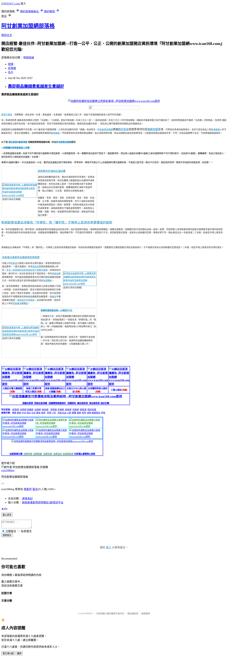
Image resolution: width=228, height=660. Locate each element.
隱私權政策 (132, 613)
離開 (19, 653)
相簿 (10, 64)
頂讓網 (30, 409)
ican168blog (7, 470)
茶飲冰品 (62, 412)
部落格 (12, 68)
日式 (33, 412)
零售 (103, 412)
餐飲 (19, 412)
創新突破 (23, 142)
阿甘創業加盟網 (105, 129)
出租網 (37, 409)
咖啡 (43, 412)
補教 (14, 412)
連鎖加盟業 (154, 129)
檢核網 (68, 409)
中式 (24, 412)
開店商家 (123, 129)
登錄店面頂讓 (40, 403)
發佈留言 (7, 535)
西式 (29, 412)
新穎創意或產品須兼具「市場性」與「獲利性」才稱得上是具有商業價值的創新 (56, 222)
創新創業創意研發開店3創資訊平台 (42, 502)
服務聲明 (145, 613)
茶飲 (15, 303)
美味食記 (27, 498)
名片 (10, 72)
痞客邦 (28, 489)
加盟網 (23, 409)
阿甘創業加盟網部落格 (28, 26)
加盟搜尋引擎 (16, 454)
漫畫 (89, 412)
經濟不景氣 (6, 114)
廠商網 (45, 409)
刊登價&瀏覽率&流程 (84, 454)
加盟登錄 (28, 454)
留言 (35, 489)
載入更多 (7, 515)
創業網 (15, 409)
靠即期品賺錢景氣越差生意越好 (36, 86)
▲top (4, 508)
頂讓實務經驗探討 (57, 403)
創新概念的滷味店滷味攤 (51, 171)
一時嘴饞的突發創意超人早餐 (15, 147)
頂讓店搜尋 (27, 403)
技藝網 (75, 409)
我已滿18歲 (8, 653)
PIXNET (89, 613)
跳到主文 (6, 35)
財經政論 (28, 57)
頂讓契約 (71, 403)
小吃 (54, 412)
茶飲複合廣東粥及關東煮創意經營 (21, 257)
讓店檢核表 (82, 403)
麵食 (38, 412)
